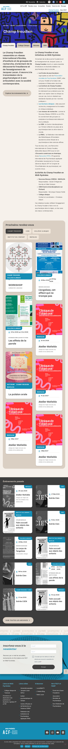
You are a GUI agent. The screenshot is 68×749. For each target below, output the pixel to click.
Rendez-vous (32, 6)
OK (22, 746)
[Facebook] (53, 2)
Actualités (41, 6)
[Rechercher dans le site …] (49, 2)
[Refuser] (65, 744)
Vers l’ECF (63, 10)
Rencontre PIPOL (45, 156)
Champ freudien (54, 10)
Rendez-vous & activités (18, 25)
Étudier (48, 6)
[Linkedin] (64, 2)
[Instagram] (57, 2)
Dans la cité (56, 6)
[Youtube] (60, 2)
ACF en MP (23, 6)
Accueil (5, 25)
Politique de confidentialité (40, 746)
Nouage (63, 6)
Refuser (27, 746)
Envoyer (43, 667)
